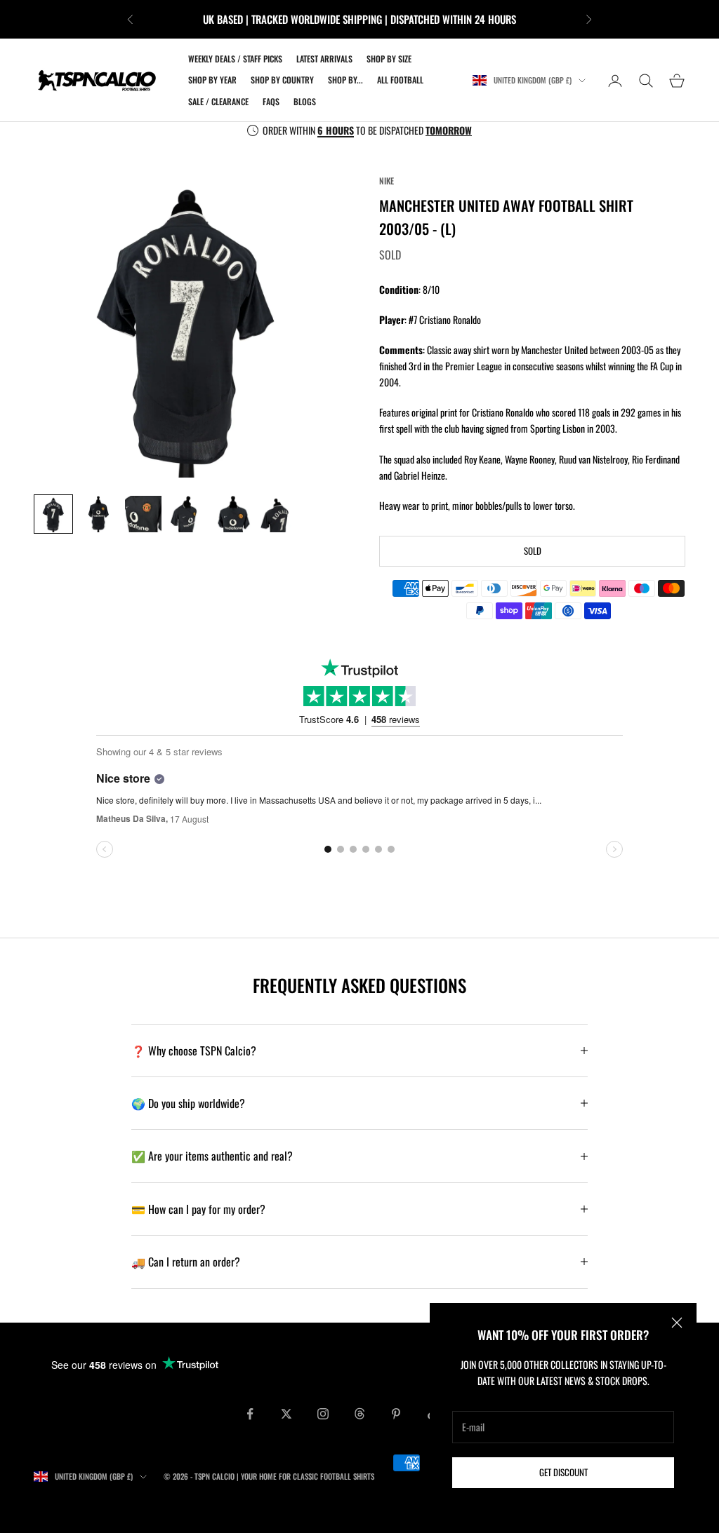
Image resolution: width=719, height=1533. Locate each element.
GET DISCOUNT (563, 1472)
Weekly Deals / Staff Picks (235, 59)
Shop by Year (212, 80)
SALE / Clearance (218, 101)
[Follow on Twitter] (286, 1414)
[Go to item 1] (53, 514)
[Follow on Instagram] (323, 1414)
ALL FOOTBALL (400, 80)
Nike (386, 181)
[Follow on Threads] (359, 1414)
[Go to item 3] (143, 514)
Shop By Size (389, 59)
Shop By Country (282, 80)
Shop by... (345, 80)
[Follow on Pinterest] (396, 1414)
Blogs (304, 101)
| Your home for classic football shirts (305, 1476)
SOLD (532, 550)
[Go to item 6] (278, 514)
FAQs (271, 101)
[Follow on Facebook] (250, 1414)
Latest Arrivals (324, 59)
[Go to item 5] (233, 514)
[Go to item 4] (188, 514)
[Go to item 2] (98, 514)
